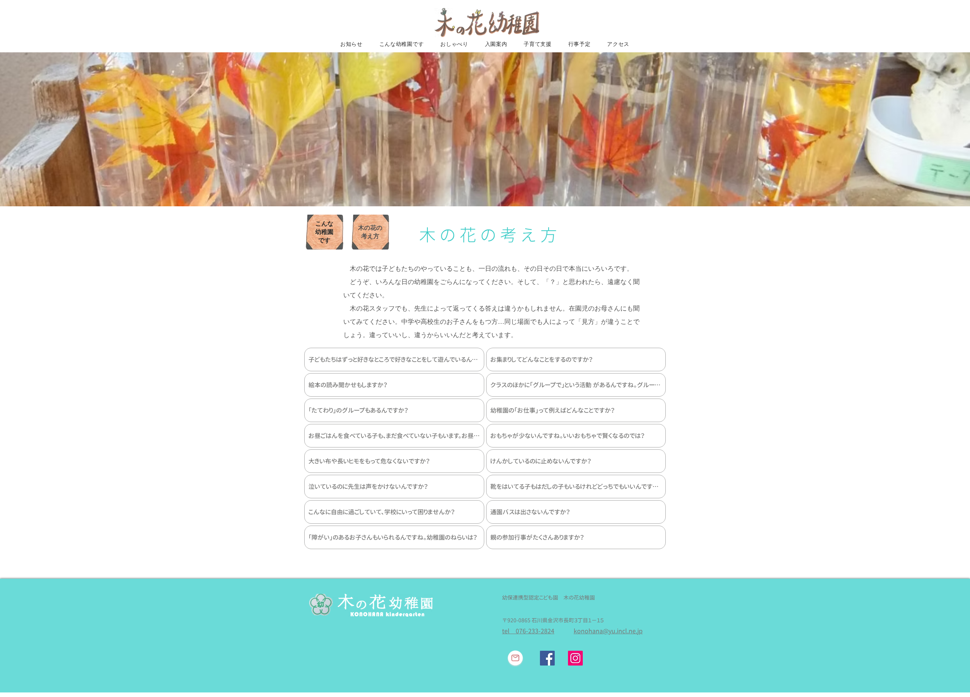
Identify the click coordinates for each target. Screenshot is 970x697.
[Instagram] (575, 658)
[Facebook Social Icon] (547, 658)
